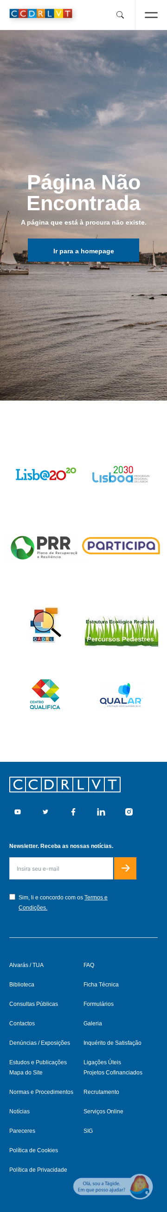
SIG (88, 1131)
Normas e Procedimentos (41, 1092)
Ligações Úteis (102, 1062)
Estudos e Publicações (38, 1062)
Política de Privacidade (38, 1170)
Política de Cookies (33, 1150)
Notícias (19, 1111)
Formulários (99, 1004)
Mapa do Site (26, 1072)
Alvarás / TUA (26, 965)
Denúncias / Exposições (39, 1043)
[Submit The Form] (125, 868)
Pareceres (22, 1131)
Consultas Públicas (33, 1004)
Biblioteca (21, 984)
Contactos (22, 1023)
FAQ (89, 965)
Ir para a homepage (83, 251)
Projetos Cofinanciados (113, 1072)
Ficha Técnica (101, 984)
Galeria (93, 1023)
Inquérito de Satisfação (112, 1043)
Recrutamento (101, 1092)
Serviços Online (103, 1111)
